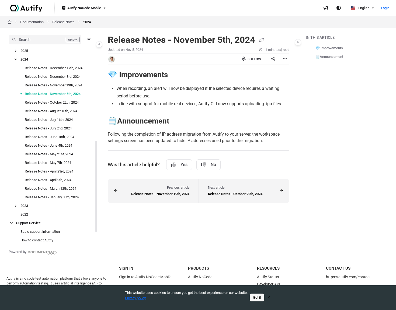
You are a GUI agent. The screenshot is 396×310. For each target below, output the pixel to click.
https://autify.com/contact (348, 277)
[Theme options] (338, 8)
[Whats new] (325, 8)
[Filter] (89, 39)
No (213, 164)
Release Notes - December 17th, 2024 (53, 68)
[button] (45, 39)
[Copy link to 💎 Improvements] (176, 75)
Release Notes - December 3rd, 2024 (53, 77)
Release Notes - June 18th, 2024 (49, 137)
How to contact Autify (36, 240)
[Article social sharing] (273, 59)
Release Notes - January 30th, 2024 (52, 197)
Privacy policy (135, 298)
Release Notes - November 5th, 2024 (53, 94)
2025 (24, 51)
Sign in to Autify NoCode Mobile (145, 277)
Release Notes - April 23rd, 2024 (49, 171)
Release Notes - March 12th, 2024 (50, 188)
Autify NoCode (200, 277)
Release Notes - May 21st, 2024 (49, 154)
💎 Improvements (329, 48)
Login (385, 8)
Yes (183, 164)
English (363, 8)
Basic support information (40, 232)
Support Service (28, 223)
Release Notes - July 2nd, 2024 (48, 128)
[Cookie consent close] (268, 297)
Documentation (32, 22)
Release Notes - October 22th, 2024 (52, 102)
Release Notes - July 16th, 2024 (49, 120)
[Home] (26, 8)
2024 (87, 22)
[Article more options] (285, 59)
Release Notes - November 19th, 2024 (53, 85)
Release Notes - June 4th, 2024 (48, 145)
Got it (257, 297)
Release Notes (63, 22)
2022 (24, 214)
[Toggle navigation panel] (99, 44)
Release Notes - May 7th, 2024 (48, 163)
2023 (24, 206)
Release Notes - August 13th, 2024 (51, 111)
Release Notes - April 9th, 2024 (48, 180)
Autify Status (268, 277)
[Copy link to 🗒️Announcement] (177, 121)
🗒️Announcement (329, 57)
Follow (254, 59)
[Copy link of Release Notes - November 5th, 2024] (261, 40)
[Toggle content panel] (298, 42)
